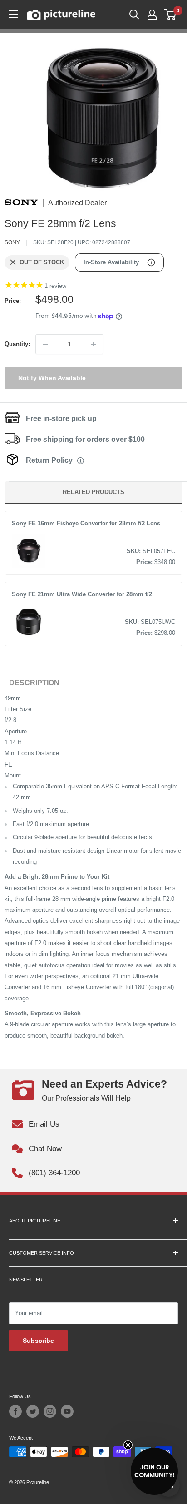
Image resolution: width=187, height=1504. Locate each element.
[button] (154, 1471)
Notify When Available (52, 377)
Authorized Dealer (77, 203)
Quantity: (17, 344)
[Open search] (134, 15)
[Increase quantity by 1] (93, 344)
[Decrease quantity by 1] (45, 344)
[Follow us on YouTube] (67, 1411)
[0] (170, 14)
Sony (12, 242)
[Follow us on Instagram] (50, 1411)
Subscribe (38, 1340)
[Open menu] (13, 14)
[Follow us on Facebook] (15, 1411)
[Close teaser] (128, 1445)
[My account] (152, 15)
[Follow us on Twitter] (32, 1411)
